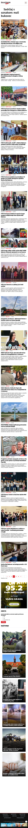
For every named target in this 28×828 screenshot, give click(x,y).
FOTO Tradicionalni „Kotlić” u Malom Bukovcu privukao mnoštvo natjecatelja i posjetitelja (13, 143)
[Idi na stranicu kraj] (25, 576)
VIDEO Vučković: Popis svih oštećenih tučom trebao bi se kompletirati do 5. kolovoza (13, 353)
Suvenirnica (6, 816)
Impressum (13, 814)
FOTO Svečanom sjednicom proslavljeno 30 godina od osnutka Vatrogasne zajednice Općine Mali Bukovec (13, 178)
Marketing (5, 814)
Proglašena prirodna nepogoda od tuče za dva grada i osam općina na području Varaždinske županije (14, 460)
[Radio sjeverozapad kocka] (14, 595)
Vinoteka (14, 816)
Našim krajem (8, 39)
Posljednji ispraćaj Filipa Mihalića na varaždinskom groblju (12, 700)
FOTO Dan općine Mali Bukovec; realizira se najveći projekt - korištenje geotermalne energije (13, 530)
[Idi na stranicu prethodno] (5, 576)
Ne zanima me (6, 619)
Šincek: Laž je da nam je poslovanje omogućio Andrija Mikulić (12, 651)
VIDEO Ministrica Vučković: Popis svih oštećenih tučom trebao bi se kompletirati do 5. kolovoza (13, 389)
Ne (4, 618)
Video (7, 350)
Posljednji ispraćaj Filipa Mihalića (11, 676)
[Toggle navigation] (26, 2)
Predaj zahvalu (20, 817)
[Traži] (16, 2)
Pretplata (22, 816)
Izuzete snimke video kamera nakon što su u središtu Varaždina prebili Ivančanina (13, 725)
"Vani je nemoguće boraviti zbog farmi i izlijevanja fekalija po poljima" (13, 749)
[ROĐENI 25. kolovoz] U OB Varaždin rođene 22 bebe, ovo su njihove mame (13, 774)
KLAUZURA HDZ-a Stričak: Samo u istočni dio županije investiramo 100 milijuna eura (13, 42)
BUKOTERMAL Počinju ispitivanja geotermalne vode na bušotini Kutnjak (13, 425)
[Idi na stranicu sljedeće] (23, 576)
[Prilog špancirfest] (14, 824)
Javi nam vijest (7, 817)
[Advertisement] (14, 794)
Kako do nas (22, 814)
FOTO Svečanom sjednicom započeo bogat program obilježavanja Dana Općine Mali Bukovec (13, 215)
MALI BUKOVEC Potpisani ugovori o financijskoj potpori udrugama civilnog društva (12, 76)
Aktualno (7, 316)
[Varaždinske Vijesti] (6, 2)
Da (4, 616)
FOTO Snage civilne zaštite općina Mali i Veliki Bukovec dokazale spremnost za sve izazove (13, 251)
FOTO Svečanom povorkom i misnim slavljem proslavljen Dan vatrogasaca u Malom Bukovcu (14, 109)
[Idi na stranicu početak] (2, 576)
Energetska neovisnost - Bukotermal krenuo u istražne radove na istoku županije (13, 319)
